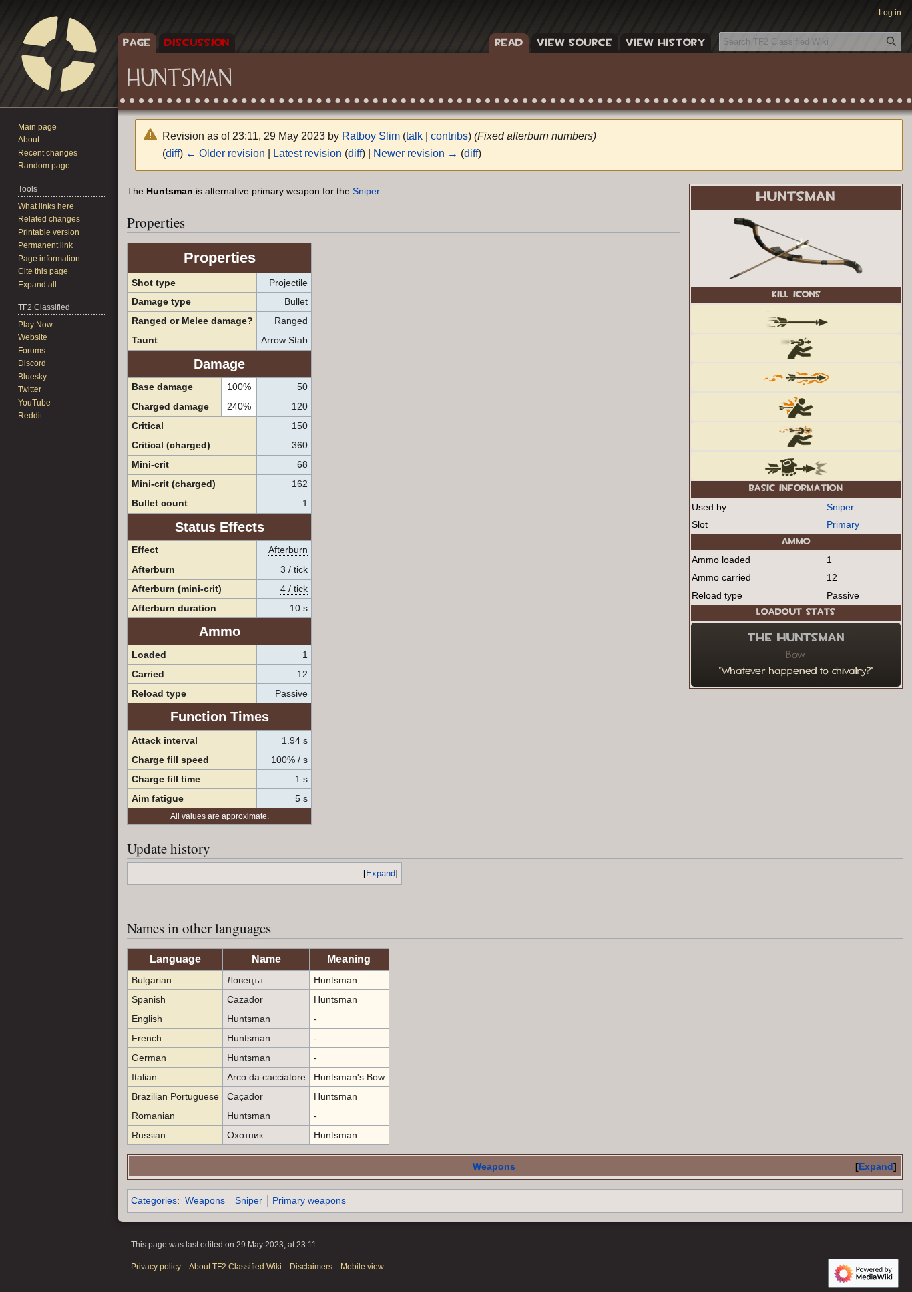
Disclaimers (311, 1266)
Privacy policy (156, 1266)
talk (414, 136)
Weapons (494, 1166)
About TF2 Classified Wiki (235, 1266)
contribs (449, 136)
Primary (843, 524)
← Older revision (225, 153)
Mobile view (362, 1266)
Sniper (840, 507)
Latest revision (307, 153)
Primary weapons (309, 1200)
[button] (37, 284)
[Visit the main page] (58, 53)
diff (173, 153)
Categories (154, 1200)
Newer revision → (415, 153)
